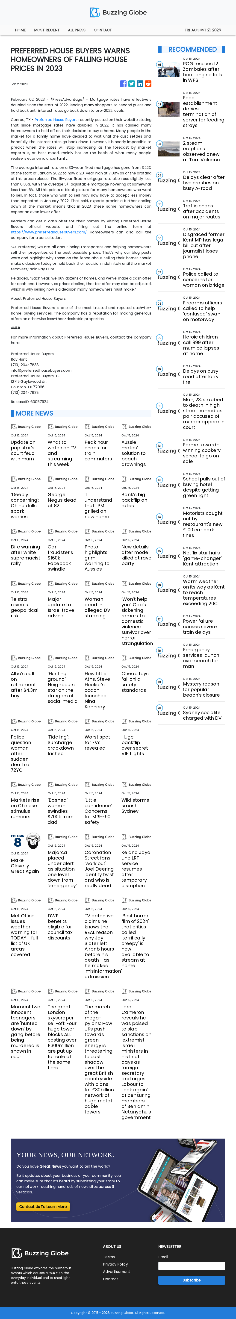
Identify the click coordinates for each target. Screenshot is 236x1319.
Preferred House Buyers (56, 119)
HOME (20, 30)
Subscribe (192, 1280)
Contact (110, 1279)
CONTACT (103, 30)
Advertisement (116, 1271)
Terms (109, 1257)
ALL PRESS (77, 30)
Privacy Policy (115, 1264)
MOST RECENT (47, 30)
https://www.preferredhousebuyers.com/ (49, 232)
